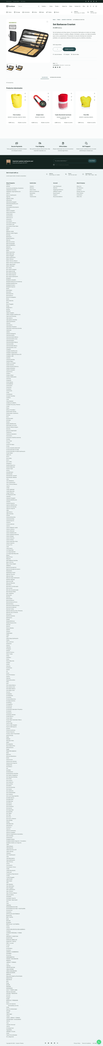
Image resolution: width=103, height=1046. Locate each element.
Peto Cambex (17, 115)
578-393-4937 (93, 12)
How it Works (80, 193)
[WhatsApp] (96, 1)
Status (31, 195)
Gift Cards (23, 1)
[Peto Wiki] (86, 101)
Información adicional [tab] (55, 77)
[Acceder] (87, 6)
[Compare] (93, 6)
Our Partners (80, 188)
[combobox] (27, 6)
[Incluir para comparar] (25, 97)
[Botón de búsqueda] (38, 6)
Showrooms (8, 1)
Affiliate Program (57, 191)
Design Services (81, 191)
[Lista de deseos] (90, 6)
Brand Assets (56, 193)
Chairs (10, 12)
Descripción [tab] (45, 77)
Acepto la (62, 164)
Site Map (95, 1043)
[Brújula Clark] (39, 101)
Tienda (56, 6)
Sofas (35, 12)
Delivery (32, 188)
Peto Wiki (86, 115)
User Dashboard (57, 186)
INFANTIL (91, 117)
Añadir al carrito (69, 49)
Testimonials (33, 196)
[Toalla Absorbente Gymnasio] (63, 101)
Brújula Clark (40, 115)
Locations (79, 189)
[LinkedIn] (59, 67)
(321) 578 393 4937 (72, 174)
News (70, 6)
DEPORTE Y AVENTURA (64, 65)
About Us (64, 6)
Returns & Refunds (34, 191)
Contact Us (77, 6)
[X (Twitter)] (88, 1)
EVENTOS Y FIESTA (22, 117)
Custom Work (16, 1)
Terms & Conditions (86, 1043)
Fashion (44, 6)
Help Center (33, 189)
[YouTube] (93, 1)
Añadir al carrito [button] (22, 122)
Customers (79, 195)
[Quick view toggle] (25, 100)
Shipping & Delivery (58, 189)
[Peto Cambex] (16, 101)
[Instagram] (91, 1)
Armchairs (27, 12)
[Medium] (57, 1043)
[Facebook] (85, 1)
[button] (99, 1042)
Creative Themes (19, 1043)
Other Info (79, 196)
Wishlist (55, 188)
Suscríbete (92, 160)
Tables (50, 12)
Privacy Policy (77, 1043)
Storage (18, 12)
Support (55, 195)
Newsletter (32, 193)
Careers (32, 186)
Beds (42, 12)
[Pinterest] (57, 67)
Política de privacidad (64, 164)
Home (51, 6)
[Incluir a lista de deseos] (25, 93)
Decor (57, 12)
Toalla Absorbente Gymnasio (63, 115)
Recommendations (58, 196)
